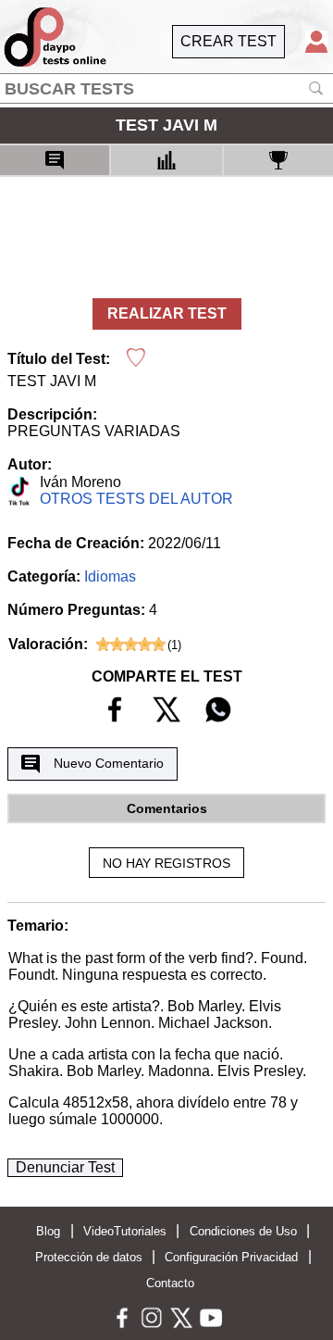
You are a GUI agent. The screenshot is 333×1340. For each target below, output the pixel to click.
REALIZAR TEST (167, 313)
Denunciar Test (65, 1167)
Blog (48, 1231)
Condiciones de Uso (243, 1231)
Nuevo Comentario (109, 763)
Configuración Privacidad (231, 1257)
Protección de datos (88, 1257)
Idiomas (110, 576)
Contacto (170, 1283)
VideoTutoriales (124, 1231)
